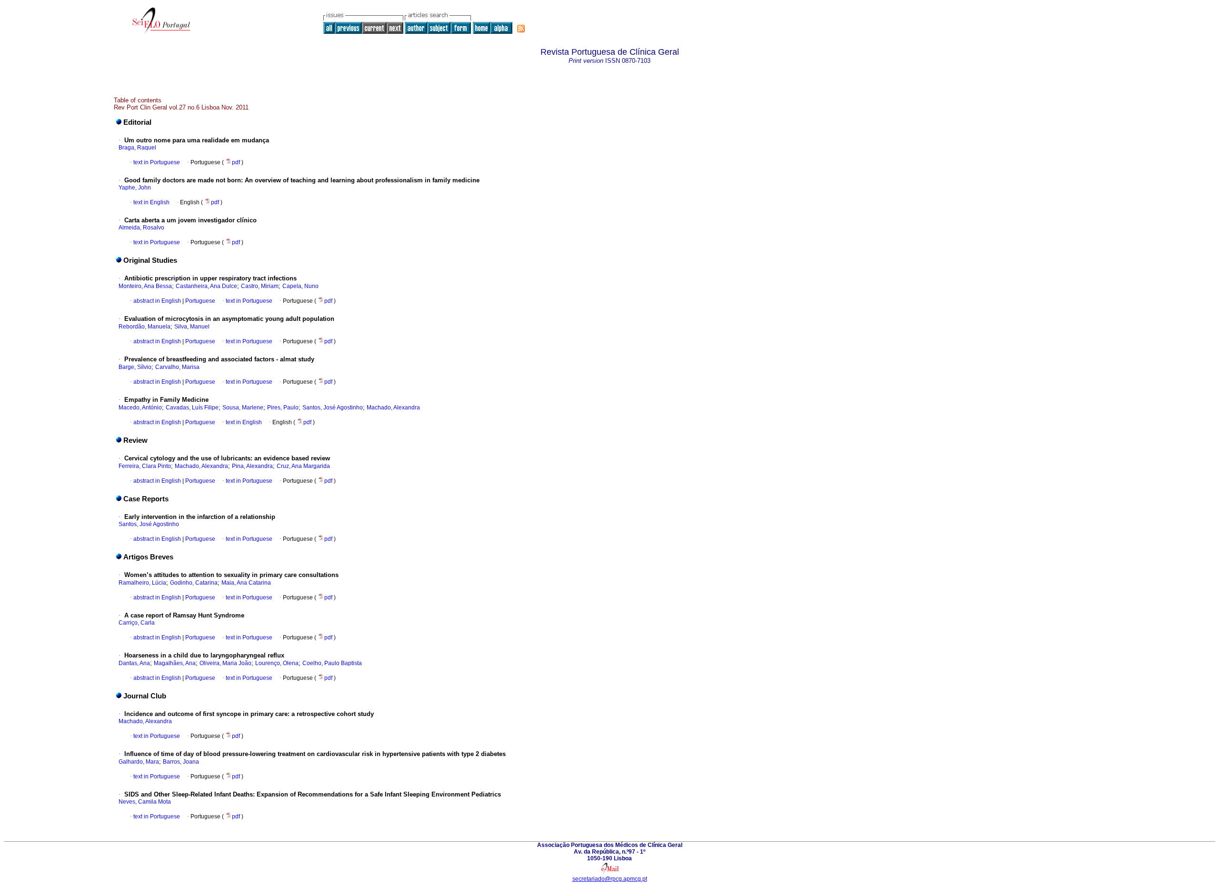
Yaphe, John (135, 187)
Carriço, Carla (137, 622)
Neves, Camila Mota (145, 801)
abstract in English (157, 301)
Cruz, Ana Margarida (303, 466)
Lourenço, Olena (277, 663)
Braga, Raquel (137, 147)
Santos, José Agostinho (332, 407)
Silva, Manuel (192, 326)
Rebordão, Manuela (144, 326)
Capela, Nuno (300, 286)
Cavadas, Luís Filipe (192, 407)
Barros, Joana (181, 761)
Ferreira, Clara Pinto (145, 466)
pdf (236, 162)
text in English (151, 202)
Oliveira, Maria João (225, 663)
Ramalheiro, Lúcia (142, 582)
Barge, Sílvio (135, 367)
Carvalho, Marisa (177, 367)
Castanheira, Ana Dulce (206, 286)
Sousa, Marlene (242, 407)
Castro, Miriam (260, 286)
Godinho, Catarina (194, 582)
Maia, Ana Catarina (246, 582)
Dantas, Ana (134, 663)
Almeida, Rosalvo (141, 227)
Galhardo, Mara (139, 761)
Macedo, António (140, 407)
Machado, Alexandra (393, 407)
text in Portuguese (156, 162)
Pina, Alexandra (252, 466)
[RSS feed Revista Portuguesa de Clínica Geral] (521, 28)
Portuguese (199, 301)
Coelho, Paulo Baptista (332, 663)
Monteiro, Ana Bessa (145, 286)
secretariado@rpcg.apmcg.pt (609, 879)
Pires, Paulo (283, 407)
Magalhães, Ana (175, 663)
